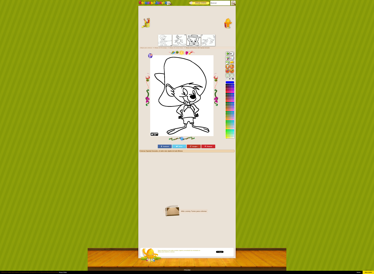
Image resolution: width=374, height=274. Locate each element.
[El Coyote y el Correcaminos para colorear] (208, 45)
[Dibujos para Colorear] (155, 3)
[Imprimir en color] (232, 58)
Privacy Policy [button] (63, 272)
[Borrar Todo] (227, 58)
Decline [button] (359, 272)
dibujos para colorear (146, 48)
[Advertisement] (187, 20)
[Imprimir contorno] (232, 53)
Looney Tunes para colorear (196, 211)
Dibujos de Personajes (160, 48)
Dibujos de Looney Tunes (176, 48)
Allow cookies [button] (368, 272)
